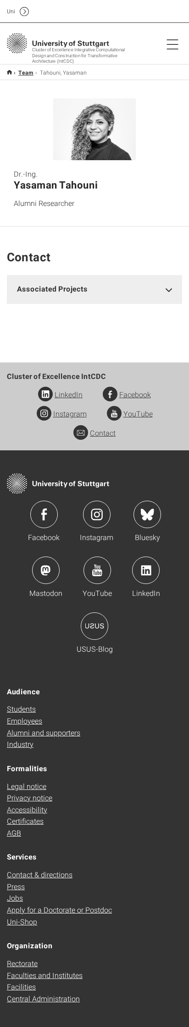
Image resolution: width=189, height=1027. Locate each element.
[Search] (162, 11)
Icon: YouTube (97, 570)
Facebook (135, 394)
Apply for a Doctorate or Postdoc (59, 909)
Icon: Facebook (44, 514)
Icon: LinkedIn (146, 570)
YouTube (138, 413)
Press (16, 886)
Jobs (15, 898)
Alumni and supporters (43, 732)
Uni (11, 11)
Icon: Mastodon (46, 570)
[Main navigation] (172, 44)
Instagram (70, 413)
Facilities (21, 986)
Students (21, 708)
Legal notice (26, 786)
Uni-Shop (22, 921)
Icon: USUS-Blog (94, 626)
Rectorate (22, 963)
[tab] (94, 289)
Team (25, 72)
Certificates (25, 821)
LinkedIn (69, 394)
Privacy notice (29, 797)
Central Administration (43, 998)
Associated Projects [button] (52, 288)
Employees (24, 720)
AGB (14, 833)
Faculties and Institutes (45, 975)
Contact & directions (39, 874)
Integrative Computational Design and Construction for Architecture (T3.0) (9, 72)
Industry (20, 744)
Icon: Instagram (97, 514)
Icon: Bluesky (147, 514)
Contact (103, 433)
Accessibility (27, 809)
